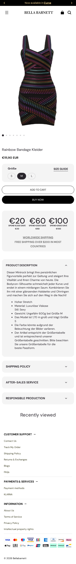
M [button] (21, 176)
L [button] (31, 176)
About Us (9, 510)
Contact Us (10, 441)
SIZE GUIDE (61, 169)
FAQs (6, 472)
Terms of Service (13, 516)
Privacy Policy (11, 523)
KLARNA (8, 494)
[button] (6, 12)
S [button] (11, 176)
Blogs (7, 465)
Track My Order (12, 447)
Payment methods (14, 488)
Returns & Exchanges (15, 459)
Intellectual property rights (19, 529)
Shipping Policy (12, 453)
